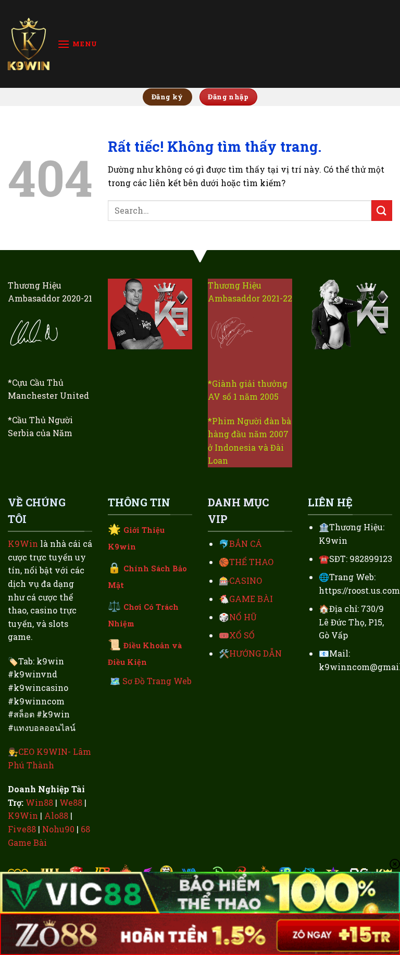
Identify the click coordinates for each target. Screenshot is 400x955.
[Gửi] (381, 210)
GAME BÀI (251, 598)
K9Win (23, 543)
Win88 (39, 802)
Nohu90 (58, 828)
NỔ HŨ (243, 616)
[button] (77, 44)
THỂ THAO (251, 561)
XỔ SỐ (242, 635)
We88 (70, 802)
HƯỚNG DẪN (255, 653)
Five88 (22, 828)
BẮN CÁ (245, 543)
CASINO (245, 580)
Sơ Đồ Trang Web (157, 680)
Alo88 (56, 815)
